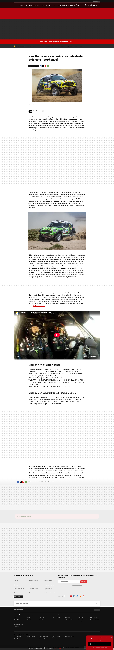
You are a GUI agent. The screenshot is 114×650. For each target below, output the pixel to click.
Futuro (30, 593)
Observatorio (46, 5)
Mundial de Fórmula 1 (48, 482)
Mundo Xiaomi (17, 626)
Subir (95, 610)
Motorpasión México (69, 636)
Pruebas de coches (49, 585)
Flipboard (45, 66)
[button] (38, 111)
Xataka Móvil (17, 619)
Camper (41, 46)
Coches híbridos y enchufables (48, 581)
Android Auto (28, 46)
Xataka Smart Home (18, 624)
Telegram (85, 5)
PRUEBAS (20, 5)
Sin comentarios (34, 66)
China (58, 46)
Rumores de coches (19, 588)
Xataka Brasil (17, 638)
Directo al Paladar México (56, 637)
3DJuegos (29, 617)
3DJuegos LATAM (31, 636)
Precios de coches (34, 588)
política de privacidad (77, 585)
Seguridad (47, 46)
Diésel (62, 46)
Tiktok (99, 5)
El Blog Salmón (93, 617)
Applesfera (16, 622)
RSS (80, 596)
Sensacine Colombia (43, 638)
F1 (54, 5)
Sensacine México (43, 636)
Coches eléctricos (33, 580)
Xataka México (17, 636)
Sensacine (41, 617)
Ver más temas (18, 596)
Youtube (94, 5)
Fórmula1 (37, 482)
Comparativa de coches (48, 588)
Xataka (15, 617)
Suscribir (83, 581)
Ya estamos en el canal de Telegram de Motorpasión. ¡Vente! (55, 41)
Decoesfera (80, 619)
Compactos (17, 585)
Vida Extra (29, 619)
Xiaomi (81, 46)
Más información (58, 648)
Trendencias (80, 617)
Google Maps (69, 46)
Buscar (97, 603)
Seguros (76, 46)
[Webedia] (96, 1)
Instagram (91, 5)
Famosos (35, 46)
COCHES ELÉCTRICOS (32, 5)
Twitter (97, 5)
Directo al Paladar (56, 617)
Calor (53, 46)
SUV (30, 585)
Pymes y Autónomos (94, 619)
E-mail (48, 66)
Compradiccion (81, 622)
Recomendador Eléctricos (67, 5)
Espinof (41, 619)
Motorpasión (67, 617)
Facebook (88, 5)
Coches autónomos (19, 593)
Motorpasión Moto (39, 306)
